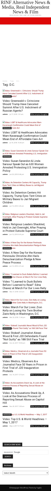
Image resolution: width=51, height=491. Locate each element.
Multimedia (7, 96)
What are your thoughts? (39, 114)
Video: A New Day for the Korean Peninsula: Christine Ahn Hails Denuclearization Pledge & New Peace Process (22, 257)
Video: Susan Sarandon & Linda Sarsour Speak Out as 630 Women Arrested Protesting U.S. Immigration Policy (25, 165)
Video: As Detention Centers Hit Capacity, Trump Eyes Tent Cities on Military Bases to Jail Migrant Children (24, 197)
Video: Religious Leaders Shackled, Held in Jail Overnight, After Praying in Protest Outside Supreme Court (24, 227)
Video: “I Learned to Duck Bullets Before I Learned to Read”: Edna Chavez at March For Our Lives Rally (24, 285)
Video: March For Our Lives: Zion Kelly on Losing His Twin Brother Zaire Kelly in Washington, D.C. (22, 310)
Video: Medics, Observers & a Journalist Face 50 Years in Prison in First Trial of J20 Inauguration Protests (25, 366)
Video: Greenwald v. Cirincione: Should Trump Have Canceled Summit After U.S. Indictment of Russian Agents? (22, 105)
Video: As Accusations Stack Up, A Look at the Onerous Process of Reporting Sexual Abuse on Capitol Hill (23, 397)
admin (5, 114)
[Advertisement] (25, 52)
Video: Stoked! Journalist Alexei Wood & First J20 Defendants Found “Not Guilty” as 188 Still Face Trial (25, 336)
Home (5, 81)
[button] (47, 20)
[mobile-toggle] (4, 20)
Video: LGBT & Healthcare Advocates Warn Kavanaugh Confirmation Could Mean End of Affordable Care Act (25, 136)
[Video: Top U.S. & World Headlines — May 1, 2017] (25, 414)
